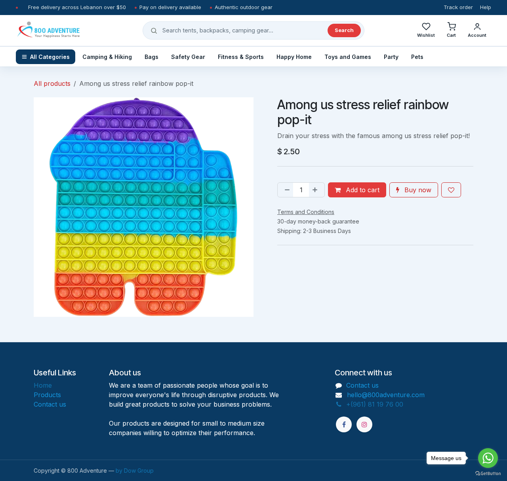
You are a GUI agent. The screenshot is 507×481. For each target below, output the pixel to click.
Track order (458, 7)
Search (344, 30)
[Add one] (316, 190)
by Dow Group (135, 470)
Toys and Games (347, 56)
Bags (151, 56)
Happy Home (294, 56)
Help (485, 7)
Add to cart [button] (361, 190)
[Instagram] (364, 424)
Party (391, 56)
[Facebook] (344, 424)
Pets (417, 56)
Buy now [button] (416, 190)
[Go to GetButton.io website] (488, 473)
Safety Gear (188, 56)
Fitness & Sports (241, 56)
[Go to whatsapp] (488, 458)
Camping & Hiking (107, 56)
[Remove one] (286, 190)
